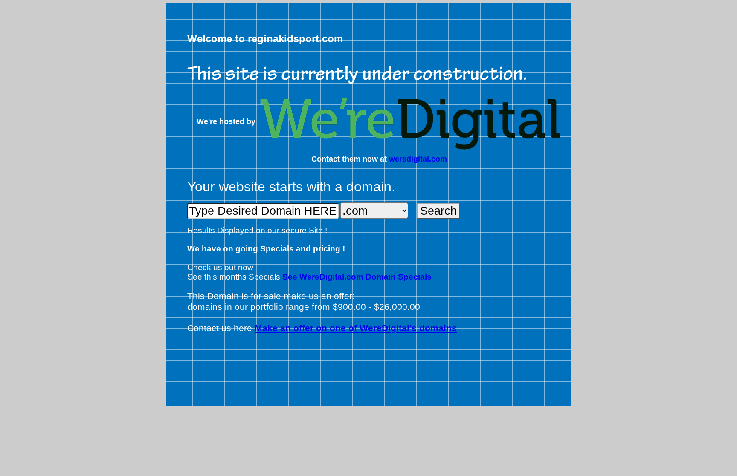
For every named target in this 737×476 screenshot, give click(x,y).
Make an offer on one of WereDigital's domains (356, 328)
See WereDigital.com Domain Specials (357, 276)
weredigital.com (418, 159)
